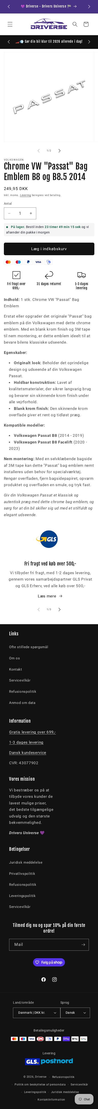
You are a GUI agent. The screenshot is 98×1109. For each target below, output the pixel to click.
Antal (8, 203)
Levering (25, 195)
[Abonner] (83, 945)
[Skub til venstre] (39, 151)
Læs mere (47, 596)
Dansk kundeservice (27, 753)
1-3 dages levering (26, 742)
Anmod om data (22, 703)
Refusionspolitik (22, 692)
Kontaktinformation (51, 1099)
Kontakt (15, 669)
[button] (10, 24)
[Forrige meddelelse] (9, 7)
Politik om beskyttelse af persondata (40, 1084)
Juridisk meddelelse (26, 862)
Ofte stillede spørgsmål (28, 647)
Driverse (40, 1077)
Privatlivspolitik (22, 874)
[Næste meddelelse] (89, 7)
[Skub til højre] (59, 151)
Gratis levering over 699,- (32, 732)
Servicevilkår (20, 680)
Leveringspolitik (22, 896)
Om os (14, 658)
